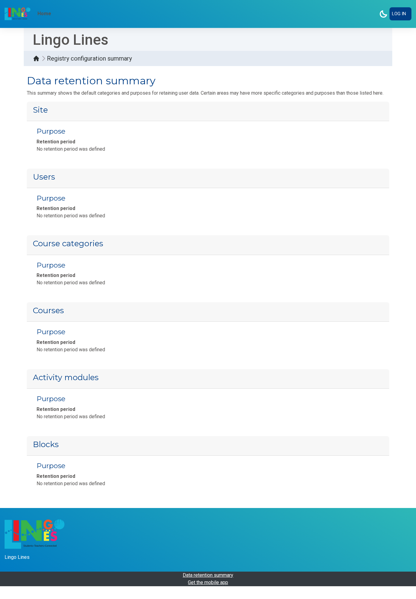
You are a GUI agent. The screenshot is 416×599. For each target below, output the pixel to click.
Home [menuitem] (44, 13)
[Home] (37, 58)
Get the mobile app (208, 582)
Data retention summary (208, 575)
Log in (399, 13)
